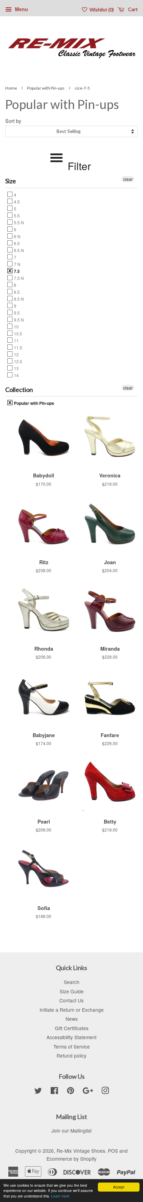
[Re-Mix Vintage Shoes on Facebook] (54, 1091)
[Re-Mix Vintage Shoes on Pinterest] (70, 1091)
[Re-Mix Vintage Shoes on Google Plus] (88, 1091)
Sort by (13, 120)
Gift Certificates (72, 1028)
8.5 (16, 291)
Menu (21, 9)
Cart (132, 9)
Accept (118, 1187)
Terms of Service (71, 1046)
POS (113, 1150)
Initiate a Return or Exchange (72, 1009)
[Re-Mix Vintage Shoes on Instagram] (105, 1091)
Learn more (60, 1196)
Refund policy (71, 1055)
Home (11, 88)
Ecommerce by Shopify (71, 1158)
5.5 (16, 215)
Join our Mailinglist (71, 1130)
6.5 (16, 243)
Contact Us (71, 1000)
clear (128, 179)
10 (16, 326)
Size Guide (72, 991)
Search (71, 981)
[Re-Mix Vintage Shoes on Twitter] (38, 1091)
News (72, 1018)
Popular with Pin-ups (46, 88)
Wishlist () (101, 9)
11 (16, 340)
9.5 (16, 312)
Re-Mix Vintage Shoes (81, 1150)
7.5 (16, 271)
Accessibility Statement (71, 1037)
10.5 (17, 333)
